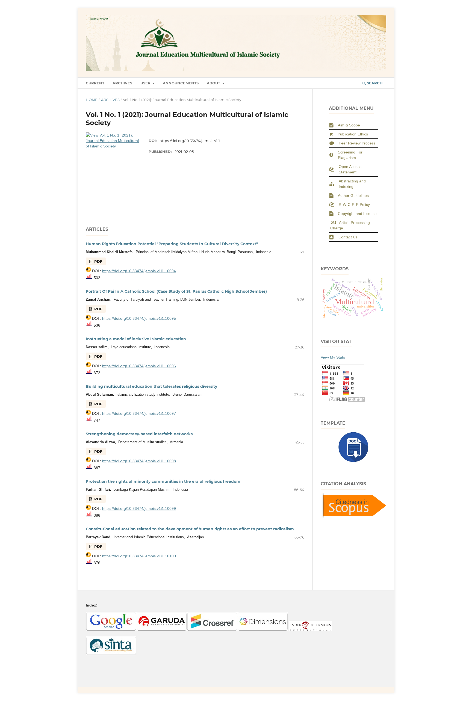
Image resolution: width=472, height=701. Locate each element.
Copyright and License (357, 213)
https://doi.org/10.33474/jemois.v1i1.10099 (139, 508)
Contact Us (348, 237)
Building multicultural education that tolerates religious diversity (151, 386)
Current (95, 83)
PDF (97, 261)
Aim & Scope (349, 125)
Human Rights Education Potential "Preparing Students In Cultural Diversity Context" (172, 243)
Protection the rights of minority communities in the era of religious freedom (163, 481)
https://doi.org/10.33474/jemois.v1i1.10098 (139, 461)
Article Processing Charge (350, 225)
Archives (122, 83)
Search (374, 83)
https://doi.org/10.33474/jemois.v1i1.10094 (139, 271)
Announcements (181, 83)
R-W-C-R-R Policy (354, 204)
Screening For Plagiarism (350, 155)
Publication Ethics (353, 134)
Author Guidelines (353, 195)
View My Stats (333, 357)
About (214, 83)
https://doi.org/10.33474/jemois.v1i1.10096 (139, 366)
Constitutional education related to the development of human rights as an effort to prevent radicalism (190, 529)
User (146, 83)
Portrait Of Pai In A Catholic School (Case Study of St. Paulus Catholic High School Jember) (176, 291)
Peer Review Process (357, 143)
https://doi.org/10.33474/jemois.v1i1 (190, 140)
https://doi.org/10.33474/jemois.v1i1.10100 (139, 556)
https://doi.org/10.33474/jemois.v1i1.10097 (139, 413)
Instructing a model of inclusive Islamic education (136, 338)
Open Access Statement (350, 169)
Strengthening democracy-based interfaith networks (139, 433)
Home (92, 99)
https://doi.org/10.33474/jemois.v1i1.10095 (139, 318)
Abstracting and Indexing (352, 184)
